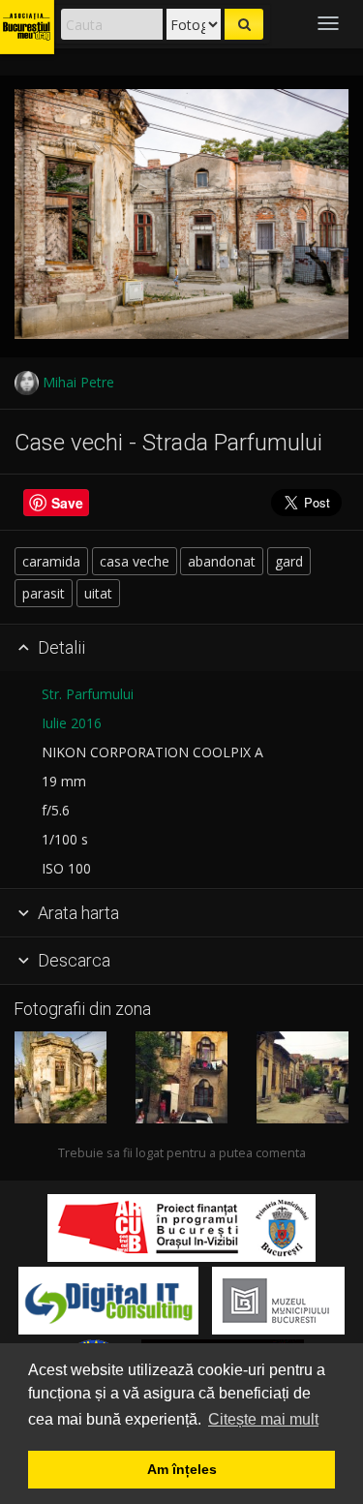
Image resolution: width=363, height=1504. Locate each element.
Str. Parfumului (88, 694)
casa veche (134, 561)
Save (67, 502)
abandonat (222, 561)
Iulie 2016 (72, 723)
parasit (43, 593)
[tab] (181, 649)
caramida (51, 561)
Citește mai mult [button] (263, 1419)
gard (289, 561)
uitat (98, 593)
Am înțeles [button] (182, 1469)
